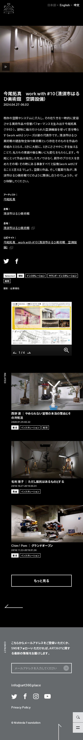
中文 (77, 5)
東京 (15, 427)
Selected (10, 275)
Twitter (14, 696)
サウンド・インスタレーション (63, 275)
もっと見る (41, 580)
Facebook (25, 696)
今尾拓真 (9, 199)
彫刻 (7, 281)
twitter (6, 261)
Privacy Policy (21, 707)
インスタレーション (36, 275)
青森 (15, 491)
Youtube (47, 696)
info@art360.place (26, 685)
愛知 (20, 275)
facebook (16, 261)
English (65, 5)
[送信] (66, 668)
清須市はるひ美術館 (16, 228)
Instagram (36, 696)
